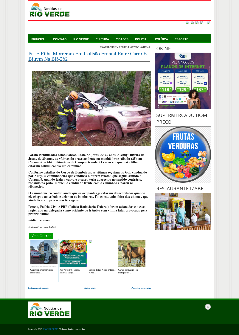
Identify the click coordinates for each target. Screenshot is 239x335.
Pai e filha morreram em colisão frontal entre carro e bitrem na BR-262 (87, 56)
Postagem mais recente (38, 288)
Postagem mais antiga (141, 288)
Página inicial (90, 288)
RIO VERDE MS (50, 329)
